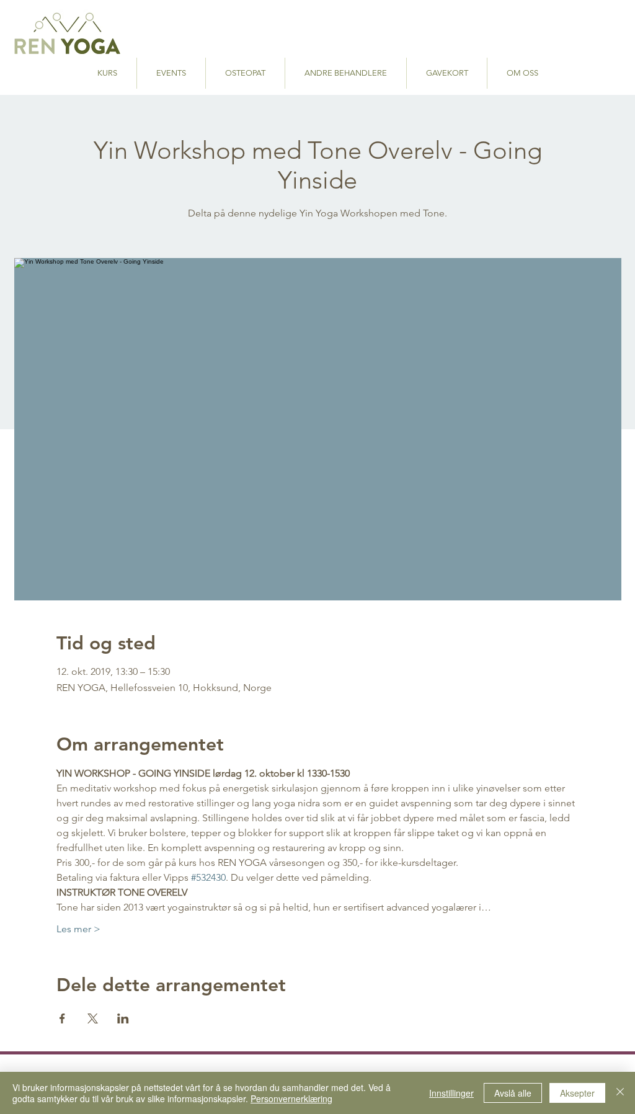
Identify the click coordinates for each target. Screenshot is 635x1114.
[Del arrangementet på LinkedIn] (123, 1018)
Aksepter (577, 1093)
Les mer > (78, 929)
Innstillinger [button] (451, 1093)
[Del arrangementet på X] (93, 1018)
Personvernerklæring (291, 1098)
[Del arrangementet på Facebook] (62, 1018)
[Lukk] (620, 1093)
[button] (345, 73)
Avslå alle (512, 1093)
